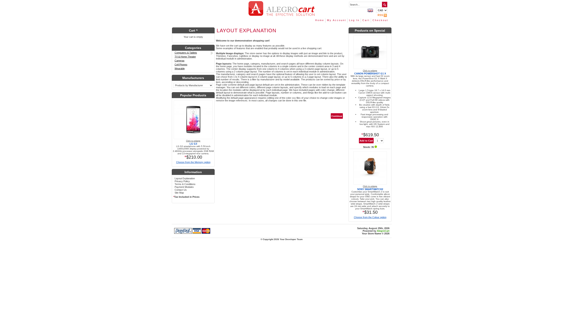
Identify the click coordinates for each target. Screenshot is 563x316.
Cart (366, 20)
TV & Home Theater (185, 56)
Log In (354, 20)
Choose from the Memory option (193, 162)
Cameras (180, 60)
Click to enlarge (193, 141)
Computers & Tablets (186, 52)
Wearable (180, 68)
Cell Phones (181, 64)
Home (319, 20)
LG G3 (193, 143)
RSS (380, 15)
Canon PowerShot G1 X (370, 73)
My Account (336, 20)
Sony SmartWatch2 (370, 189)
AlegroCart (383, 231)
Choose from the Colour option (370, 217)
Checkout (380, 20)
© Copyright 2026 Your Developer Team (282, 239)
